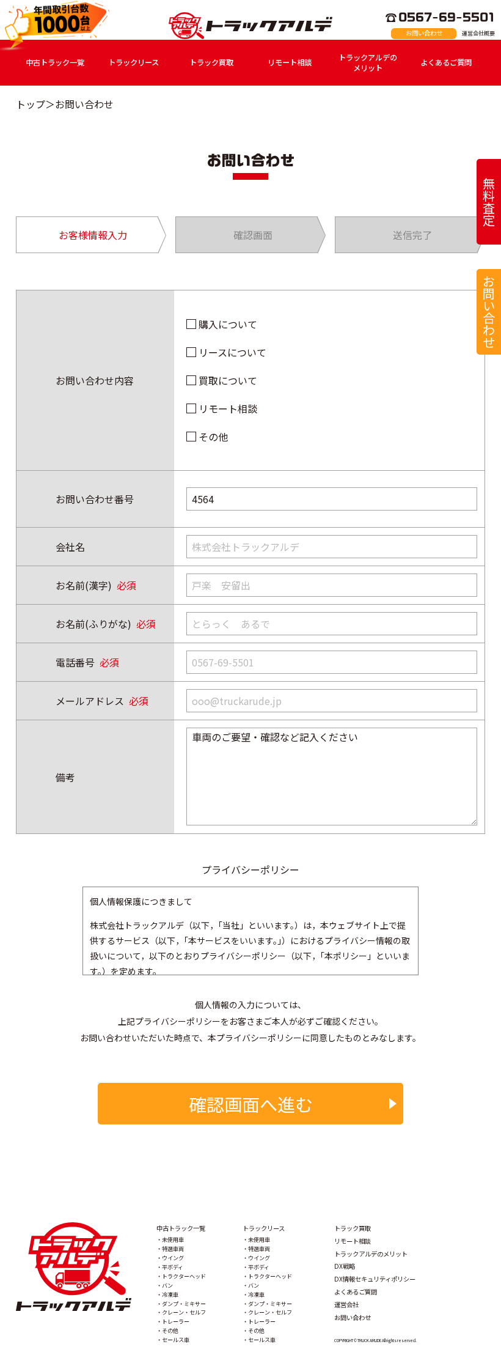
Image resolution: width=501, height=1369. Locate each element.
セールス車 (175, 1339)
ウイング (173, 1257)
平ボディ (172, 1267)
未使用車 (173, 1239)
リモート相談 (290, 62)
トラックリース (133, 62)
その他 (213, 436)
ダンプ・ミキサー (184, 1303)
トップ (30, 104)
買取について (228, 380)
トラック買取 (211, 62)
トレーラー (175, 1321)
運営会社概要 (478, 33)
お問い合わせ (424, 32)
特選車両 (173, 1248)
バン (167, 1285)
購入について (228, 324)
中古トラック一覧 (55, 62)
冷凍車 (170, 1294)
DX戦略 (344, 1266)
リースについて (232, 352)
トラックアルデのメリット (367, 63)
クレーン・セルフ (184, 1312)
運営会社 (346, 1304)
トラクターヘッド (184, 1276)
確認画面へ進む (251, 1103)
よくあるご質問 (446, 62)
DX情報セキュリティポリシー (374, 1278)
